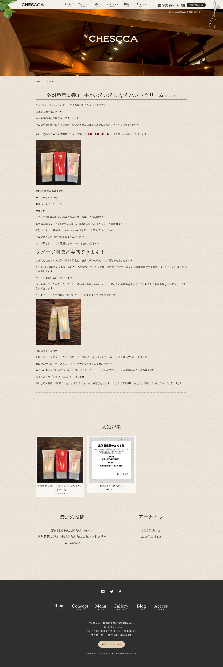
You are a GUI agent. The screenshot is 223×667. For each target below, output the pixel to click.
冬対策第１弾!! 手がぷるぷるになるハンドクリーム (105, 95)
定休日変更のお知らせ (111, 486)
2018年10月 (148, 536)
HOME (39, 81)
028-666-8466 (115, 627)
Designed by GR (132, 653)
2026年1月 (149, 530)
